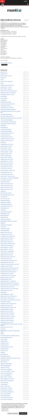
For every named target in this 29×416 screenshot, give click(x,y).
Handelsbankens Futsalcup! (6, 102)
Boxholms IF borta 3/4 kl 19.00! (6, 305)
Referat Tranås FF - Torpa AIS (6, 87)
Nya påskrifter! (3, 125)
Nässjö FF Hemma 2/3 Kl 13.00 (6, 187)
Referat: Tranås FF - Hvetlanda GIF (7, 380)
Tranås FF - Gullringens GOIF (6, 155)
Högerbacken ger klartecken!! (6, 224)
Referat (2, 83)
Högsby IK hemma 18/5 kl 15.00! (7, 159)
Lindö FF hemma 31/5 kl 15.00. (6, 149)
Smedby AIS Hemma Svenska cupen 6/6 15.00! (10, 268)
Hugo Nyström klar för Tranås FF (7, 346)
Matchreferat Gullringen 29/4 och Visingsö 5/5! (10, 283)
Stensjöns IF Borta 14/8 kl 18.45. (7, 254)
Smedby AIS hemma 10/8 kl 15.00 (7, 133)
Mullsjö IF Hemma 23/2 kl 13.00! (7, 189)
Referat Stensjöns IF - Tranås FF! (7, 249)
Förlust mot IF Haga (4, 382)
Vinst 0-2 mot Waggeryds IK (6, 375)
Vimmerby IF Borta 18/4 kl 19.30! (7, 174)
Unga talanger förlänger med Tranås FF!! (8, 123)
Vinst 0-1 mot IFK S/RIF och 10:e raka (8, 371)
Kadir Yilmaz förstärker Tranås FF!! (7, 116)
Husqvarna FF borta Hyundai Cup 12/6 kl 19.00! (10, 264)
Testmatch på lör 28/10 (5, 360)
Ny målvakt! (3, 352)
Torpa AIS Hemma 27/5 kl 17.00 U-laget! (8, 275)
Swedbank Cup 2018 (5, 343)
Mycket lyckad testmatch (5, 356)
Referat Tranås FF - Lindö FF (6, 148)
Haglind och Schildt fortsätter (6, 363)
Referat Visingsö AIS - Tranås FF (7, 247)
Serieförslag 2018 (4, 354)
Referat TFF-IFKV (4, 72)
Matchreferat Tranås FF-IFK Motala (7, 320)
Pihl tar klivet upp (4, 361)
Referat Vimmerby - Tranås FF (6, 75)
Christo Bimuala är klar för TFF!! (7, 206)
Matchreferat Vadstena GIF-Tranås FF (8, 316)
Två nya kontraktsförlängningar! (7, 119)
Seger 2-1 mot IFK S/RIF (5, 386)
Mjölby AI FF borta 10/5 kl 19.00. (7, 163)
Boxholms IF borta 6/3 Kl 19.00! (7, 327)
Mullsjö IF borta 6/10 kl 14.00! (6, 232)
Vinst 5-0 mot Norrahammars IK (7, 373)
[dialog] (14, 408)
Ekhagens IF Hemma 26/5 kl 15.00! (7, 277)
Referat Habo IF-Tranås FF (6, 301)
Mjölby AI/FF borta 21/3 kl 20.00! (7, 311)
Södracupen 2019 (4, 196)
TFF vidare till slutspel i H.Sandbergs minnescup (10, 335)
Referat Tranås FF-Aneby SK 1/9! (7, 241)
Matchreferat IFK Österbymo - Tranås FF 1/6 (9, 269)
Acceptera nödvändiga (13, 413)
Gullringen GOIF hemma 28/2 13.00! (7, 85)
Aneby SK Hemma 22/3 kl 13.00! (7, 183)
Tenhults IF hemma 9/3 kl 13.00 (6, 185)
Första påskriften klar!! (5, 230)
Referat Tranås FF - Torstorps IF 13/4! (8, 176)
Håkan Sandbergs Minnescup (6, 62)
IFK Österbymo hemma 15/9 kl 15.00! (8, 236)
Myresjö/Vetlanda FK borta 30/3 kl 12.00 (8, 307)
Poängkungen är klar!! (5, 208)
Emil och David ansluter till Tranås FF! (8, 103)
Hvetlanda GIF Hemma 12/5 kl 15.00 (7, 286)
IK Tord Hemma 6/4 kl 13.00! (6, 179)
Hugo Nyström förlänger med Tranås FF (8, 109)
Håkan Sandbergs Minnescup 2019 (7, 194)
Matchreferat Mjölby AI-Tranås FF (7, 309)
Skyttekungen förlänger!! (5, 200)
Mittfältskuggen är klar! (5, 213)
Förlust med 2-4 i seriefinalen (6, 369)
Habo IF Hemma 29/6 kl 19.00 (6, 258)
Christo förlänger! (4, 98)
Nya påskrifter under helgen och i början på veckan (10, 358)
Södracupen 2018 (4, 341)
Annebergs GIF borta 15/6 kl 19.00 (7, 262)
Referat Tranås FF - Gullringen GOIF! (7, 251)
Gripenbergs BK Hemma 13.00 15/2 (7, 94)
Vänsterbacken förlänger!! (6, 219)
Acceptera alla (23, 413)
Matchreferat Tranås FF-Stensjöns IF (8, 313)
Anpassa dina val (5, 410)
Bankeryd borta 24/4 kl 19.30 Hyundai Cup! (9, 296)
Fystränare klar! (3, 100)
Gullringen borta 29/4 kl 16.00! (6, 290)
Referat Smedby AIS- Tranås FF (7, 164)
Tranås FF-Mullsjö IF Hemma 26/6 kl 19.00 (9, 260)
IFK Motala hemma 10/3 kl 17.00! (7, 322)
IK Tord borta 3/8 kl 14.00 (5, 134)
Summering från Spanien (5, 395)
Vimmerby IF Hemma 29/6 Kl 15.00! (7, 138)
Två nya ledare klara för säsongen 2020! (8, 121)
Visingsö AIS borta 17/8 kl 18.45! (7, 253)
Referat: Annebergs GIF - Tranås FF (7, 378)
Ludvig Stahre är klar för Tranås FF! (7, 107)
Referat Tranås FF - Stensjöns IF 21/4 (8, 298)
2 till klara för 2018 (4, 350)
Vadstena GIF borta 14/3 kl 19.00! (7, 318)
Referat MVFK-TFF (4, 73)
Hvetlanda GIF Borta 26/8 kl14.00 (7, 245)
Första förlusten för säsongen (6, 389)
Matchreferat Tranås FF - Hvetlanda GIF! (8, 281)
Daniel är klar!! (3, 209)
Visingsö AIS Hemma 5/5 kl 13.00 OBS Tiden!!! (9, 288)
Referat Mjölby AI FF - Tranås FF (7, 161)
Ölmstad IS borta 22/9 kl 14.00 (6, 234)
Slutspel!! (2, 333)
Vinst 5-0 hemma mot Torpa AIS (7, 397)
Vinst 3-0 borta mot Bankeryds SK (7, 391)
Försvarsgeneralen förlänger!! (6, 114)
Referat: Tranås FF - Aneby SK (6, 376)
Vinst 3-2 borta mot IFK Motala (6, 399)
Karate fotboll (3, 142)
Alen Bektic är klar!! (4, 217)
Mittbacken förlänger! (5, 215)
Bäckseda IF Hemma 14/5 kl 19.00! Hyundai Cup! (10, 284)
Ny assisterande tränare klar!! (6, 204)
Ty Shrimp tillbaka (4, 384)
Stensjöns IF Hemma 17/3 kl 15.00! (7, 314)
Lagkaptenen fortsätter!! (5, 228)
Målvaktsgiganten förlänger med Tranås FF (9, 221)
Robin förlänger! (4, 96)
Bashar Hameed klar (4, 348)
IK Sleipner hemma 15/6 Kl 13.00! (7, 144)
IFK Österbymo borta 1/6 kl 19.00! (7, 273)
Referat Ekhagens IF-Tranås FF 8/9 (7, 238)
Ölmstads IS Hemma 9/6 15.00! (6, 266)
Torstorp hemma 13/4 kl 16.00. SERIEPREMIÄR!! (10, 178)
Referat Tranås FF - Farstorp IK (6, 388)
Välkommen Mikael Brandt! (6, 365)
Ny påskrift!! (3, 223)
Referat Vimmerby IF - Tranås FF (7, 151)
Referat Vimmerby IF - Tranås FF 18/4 (8, 170)
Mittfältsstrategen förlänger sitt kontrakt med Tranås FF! (11, 118)
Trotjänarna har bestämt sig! (6, 129)
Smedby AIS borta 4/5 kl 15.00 (6, 166)
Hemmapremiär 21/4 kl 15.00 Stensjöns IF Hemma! (10, 299)
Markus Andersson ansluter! (6, 193)
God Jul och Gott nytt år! (5, 198)
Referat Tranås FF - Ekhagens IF (7, 81)
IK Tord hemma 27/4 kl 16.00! (6, 168)
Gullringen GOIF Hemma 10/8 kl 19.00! (8, 256)
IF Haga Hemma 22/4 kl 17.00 (6, 172)
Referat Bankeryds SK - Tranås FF (7, 294)
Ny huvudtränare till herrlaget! (6, 131)
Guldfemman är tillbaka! (5, 181)
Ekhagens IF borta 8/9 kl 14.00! (6, 239)
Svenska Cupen (4, 292)
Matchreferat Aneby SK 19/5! (6, 279)
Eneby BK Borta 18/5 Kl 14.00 (6, 153)
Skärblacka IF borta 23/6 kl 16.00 (7, 140)
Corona (2, 79)
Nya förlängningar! (4, 127)
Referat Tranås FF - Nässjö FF (6, 88)
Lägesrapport (3, 191)
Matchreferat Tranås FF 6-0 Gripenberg (8, 92)
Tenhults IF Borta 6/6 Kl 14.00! (6, 146)
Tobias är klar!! (3, 226)
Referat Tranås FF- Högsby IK (6, 157)
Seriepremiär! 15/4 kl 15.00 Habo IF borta (8, 303)
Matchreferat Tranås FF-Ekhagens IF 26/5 (8, 271)
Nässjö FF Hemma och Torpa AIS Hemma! (9, 90)
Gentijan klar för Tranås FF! (6, 202)
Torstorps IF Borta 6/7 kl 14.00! (6, 136)
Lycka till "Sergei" (4, 339)
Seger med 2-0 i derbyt (5, 367)
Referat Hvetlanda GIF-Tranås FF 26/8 (8, 243)
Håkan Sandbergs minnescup (11, 20)
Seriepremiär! (3, 77)
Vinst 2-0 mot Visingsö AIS (6, 393)
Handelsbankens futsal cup (6, 105)
